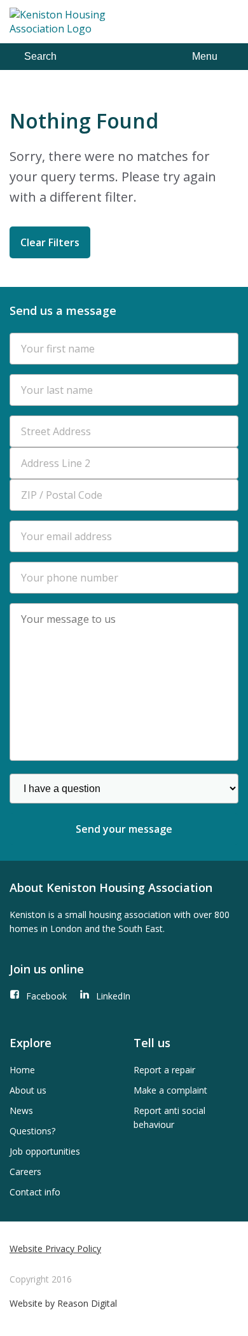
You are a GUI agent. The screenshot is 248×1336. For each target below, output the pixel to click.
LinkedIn (113, 996)
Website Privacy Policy (55, 1248)
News (21, 1110)
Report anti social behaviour (169, 1117)
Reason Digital (87, 1303)
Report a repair (164, 1070)
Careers (25, 1172)
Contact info (35, 1192)
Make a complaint (170, 1090)
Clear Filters (49, 242)
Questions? (32, 1131)
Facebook (46, 996)
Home (22, 1070)
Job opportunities (45, 1151)
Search (40, 56)
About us (28, 1090)
